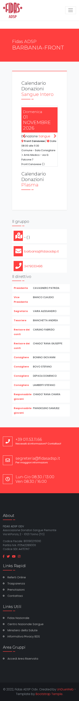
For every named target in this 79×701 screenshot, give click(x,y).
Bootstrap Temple (49, 694)
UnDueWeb (65, 689)
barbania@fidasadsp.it (41, 251)
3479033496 (33, 266)
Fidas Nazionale (18, 618)
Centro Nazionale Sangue (25, 624)
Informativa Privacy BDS (23, 636)
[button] (24, 136)
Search (42, 21)
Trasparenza (16, 583)
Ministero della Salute (22, 630)
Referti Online (16, 577)
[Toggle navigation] (70, 10)
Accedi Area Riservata (22, 659)
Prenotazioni (16, 590)
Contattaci (15, 596)
